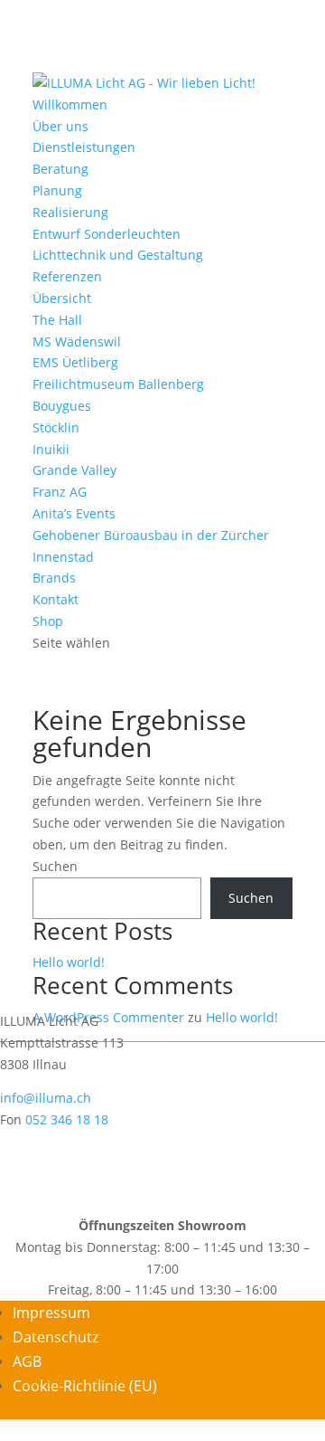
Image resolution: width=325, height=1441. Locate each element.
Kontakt (55, 599)
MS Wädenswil (76, 341)
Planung (57, 190)
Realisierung (70, 212)
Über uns (60, 126)
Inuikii (51, 449)
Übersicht (61, 298)
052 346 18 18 (66, 1119)
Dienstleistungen (83, 147)
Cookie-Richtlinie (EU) (85, 1386)
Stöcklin (55, 427)
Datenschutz (55, 1337)
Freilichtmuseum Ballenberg (118, 384)
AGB (27, 1361)
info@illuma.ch (45, 1097)
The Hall (57, 319)
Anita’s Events (74, 513)
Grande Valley (74, 470)
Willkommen (69, 104)
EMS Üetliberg (75, 362)
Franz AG (59, 491)
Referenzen (67, 276)
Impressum (51, 1312)
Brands (54, 577)
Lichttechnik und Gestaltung (117, 254)
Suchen (55, 866)
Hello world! (68, 962)
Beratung (60, 168)
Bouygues (61, 405)
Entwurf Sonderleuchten (106, 233)
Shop (47, 621)
